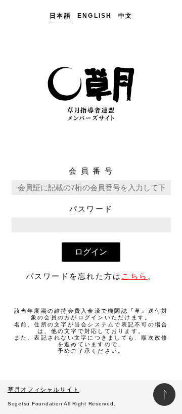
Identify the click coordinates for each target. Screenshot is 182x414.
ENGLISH (94, 15)
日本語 (60, 15)
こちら (134, 276)
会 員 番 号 (91, 171)
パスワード (91, 208)
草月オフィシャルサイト (43, 389)
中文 (125, 15)
